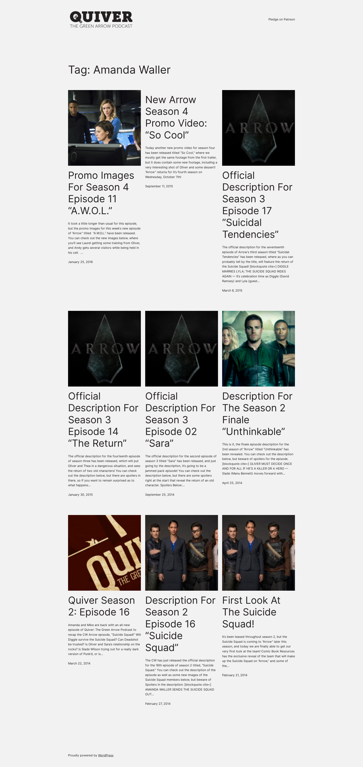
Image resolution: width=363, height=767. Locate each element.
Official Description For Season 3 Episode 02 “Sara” (180, 419)
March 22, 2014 (79, 663)
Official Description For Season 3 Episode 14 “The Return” (103, 419)
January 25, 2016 (80, 262)
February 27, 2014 (158, 704)
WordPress (105, 755)
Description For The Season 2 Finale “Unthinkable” (257, 413)
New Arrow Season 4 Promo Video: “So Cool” (176, 117)
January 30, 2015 (80, 494)
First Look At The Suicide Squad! (251, 612)
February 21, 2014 (234, 675)
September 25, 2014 (159, 494)
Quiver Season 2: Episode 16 (101, 606)
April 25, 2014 (232, 483)
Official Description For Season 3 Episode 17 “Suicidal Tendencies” (257, 205)
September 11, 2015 (159, 186)
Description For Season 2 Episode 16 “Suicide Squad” (180, 623)
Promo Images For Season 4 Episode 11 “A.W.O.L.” (101, 193)
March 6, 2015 (232, 290)
